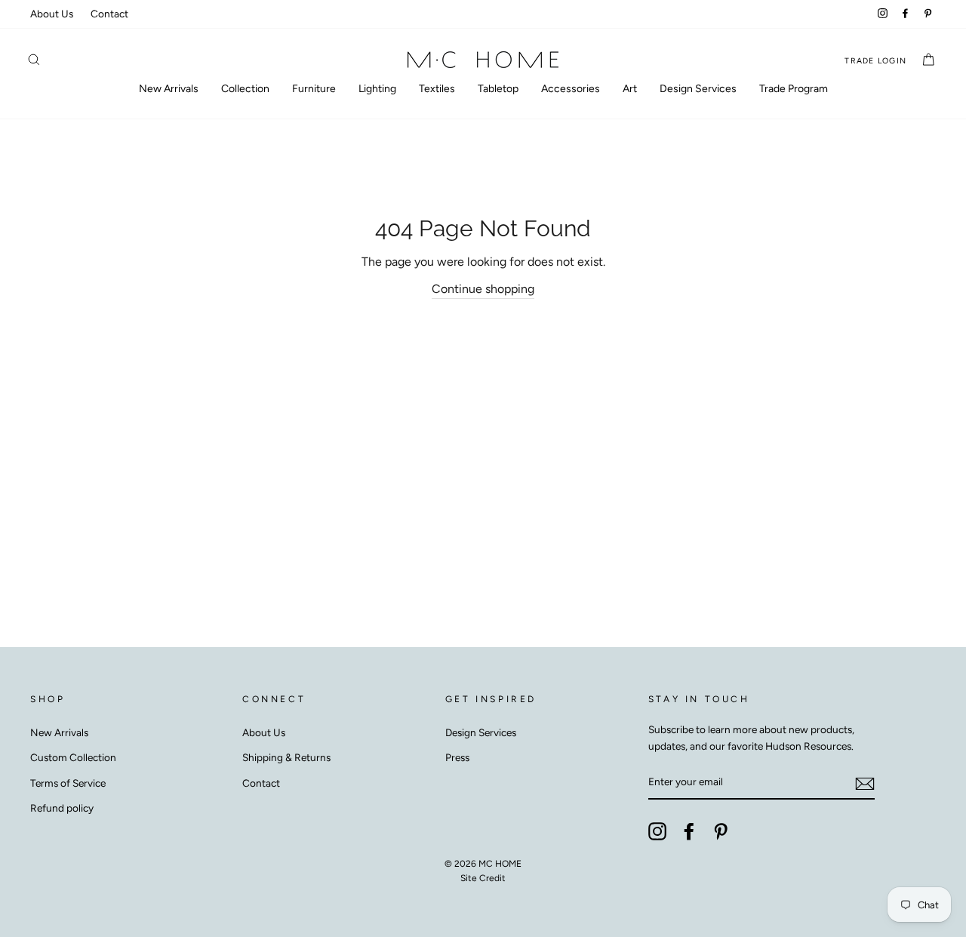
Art (630, 88)
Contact (109, 14)
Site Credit (483, 878)
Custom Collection (73, 757)
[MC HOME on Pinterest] (721, 831)
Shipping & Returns (286, 757)
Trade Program (793, 88)
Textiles (437, 88)
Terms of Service (68, 783)
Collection (245, 88)
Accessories (570, 88)
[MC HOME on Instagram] (657, 831)
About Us (51, 14)
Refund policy (62, 808)
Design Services (698, 88)
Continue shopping (483, 289)
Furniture (314, 88)
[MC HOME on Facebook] (689, 831)
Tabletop (498, 88)
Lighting (377, 88)
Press (457, 757)
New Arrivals (168, 88)
